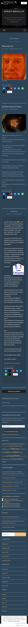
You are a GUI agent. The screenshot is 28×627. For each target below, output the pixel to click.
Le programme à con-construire (12, 363)
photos (16, 455)
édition (20, 459)
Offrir (24, 3)
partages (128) (5, 548)
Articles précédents (14, 391)
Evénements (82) (6, 560)
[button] (14, 67)
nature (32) (5, 573)
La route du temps (6, 521)
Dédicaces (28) (6, 577)
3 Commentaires (13, 109)
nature (16, 452)
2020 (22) (4, 611)
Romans (4, 459)
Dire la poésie (5, 478)
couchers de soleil (18, 446)
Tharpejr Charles (8, 500)
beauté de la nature (17, 444)
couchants (10, 446)
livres (3, 452)
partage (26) (5, 581)
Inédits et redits (6, 490)
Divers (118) (5, 552)
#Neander (4, 444)
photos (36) (5, 569)
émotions (4, 461)
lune (12, 452)
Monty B (6, 499)
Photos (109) (5, 556)
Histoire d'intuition (7, 516)
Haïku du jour (14, 499)
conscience (6, 446)
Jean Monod (7, 503)
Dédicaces (15, 449)
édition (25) (5, 585)
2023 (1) (4, 598)
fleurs (20, 449)
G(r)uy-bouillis (14, 11)
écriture (14, 459)
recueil (24, 456)
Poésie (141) (5, 544)
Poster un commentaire (15, 48)
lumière (8, 452)
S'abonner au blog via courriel (11, 415)
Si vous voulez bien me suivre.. (11, 431)
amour (9, 444)
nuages (21, 452)
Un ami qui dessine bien (8, 527)
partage (10, 456)
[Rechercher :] (14, 534)
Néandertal (4, 456)
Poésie (21, 456)
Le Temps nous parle (7, 486)
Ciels (3, 446)
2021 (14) (4, 606)
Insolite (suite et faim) (11, 106)
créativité (8, 449)
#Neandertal (7, 46)
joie (25, 449)
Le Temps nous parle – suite (9, 482)
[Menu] (4, 30)
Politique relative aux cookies (14, 620)
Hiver (23, 449)
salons (8, 459)
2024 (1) (4, 594)
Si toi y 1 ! (14, 211)
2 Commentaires (17, 214)
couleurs (4, 449)
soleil (10, 459)
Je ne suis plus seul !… (15, 506)
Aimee (5, 506)
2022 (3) (4, 602)
